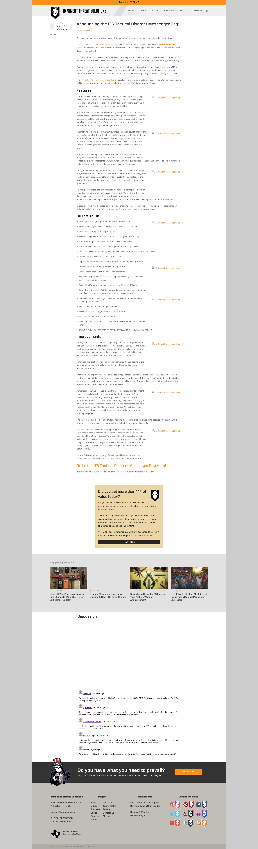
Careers (95, 816)
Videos (94, 806)
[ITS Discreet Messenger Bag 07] (166, 233)
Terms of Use (109, 806)
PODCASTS (169, 11)
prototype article (112, 458)
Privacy (106, 809)
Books (94, 813)
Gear (58, 26)
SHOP (131, 11)
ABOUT (183, 11)
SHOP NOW (188, 772)
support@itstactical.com (63, 812)
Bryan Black (84, 30)
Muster (106, 816)
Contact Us (108, 813)
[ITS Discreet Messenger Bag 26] (166, 310)
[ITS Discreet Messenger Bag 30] (166, 441)
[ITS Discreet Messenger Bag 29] (166, 278)
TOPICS (142, 11)
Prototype (164, 67)
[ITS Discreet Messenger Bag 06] (166, 108)
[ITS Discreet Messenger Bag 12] (166, 402)
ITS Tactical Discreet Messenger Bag (97, 44)
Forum (94, 820)
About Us (107, 803)
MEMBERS (197, 11)
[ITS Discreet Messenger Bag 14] (166, 182)
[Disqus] (129, 652)
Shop (93, 803)
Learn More (129, 542)
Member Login (137, 816)
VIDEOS (155, 11)
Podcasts (95, 809)
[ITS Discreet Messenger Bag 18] (166, 354)
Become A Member (139, 812)
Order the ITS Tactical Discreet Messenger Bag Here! (121, 466)
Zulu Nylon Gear (164, 44)
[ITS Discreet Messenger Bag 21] (166, 143)
